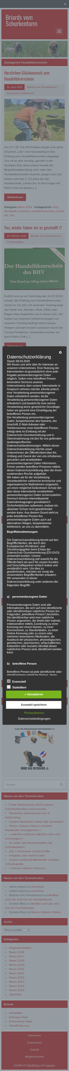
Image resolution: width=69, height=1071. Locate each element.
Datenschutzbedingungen (34, 718)
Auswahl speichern (34, 704)
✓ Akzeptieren (33, 694)
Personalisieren (34, 712)
